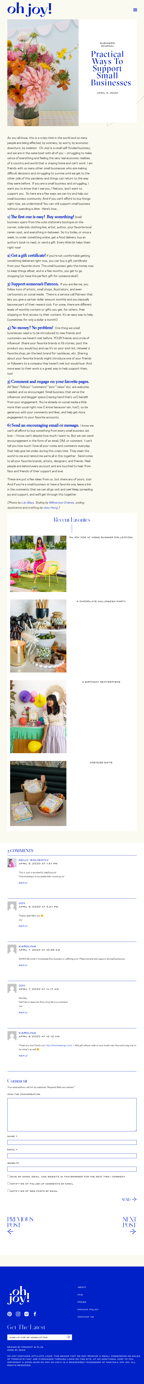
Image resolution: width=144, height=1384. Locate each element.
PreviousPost (20, 1222)
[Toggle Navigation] (135, 10)
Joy (22, 903)
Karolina (27, 946)
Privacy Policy (88, 1310)
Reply (23, 883)
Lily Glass (27, 502)
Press (82, 1302)
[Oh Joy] (29, 10)
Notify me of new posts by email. (34, 1191)
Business (107, 43)
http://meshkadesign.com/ (59, 1045)
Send (126, 1199)
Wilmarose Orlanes (61, 502)
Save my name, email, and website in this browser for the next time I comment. (68, 1177)
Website (13, 1163)
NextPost (130, 1222)
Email (12, 1150)
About (82, 1287)
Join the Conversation (23, 1094)
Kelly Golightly (34, 860)
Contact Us (86, 1317)
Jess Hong (50, 507)
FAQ (80, 1295)
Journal (108, 46)
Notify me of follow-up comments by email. (42, 1184)
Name (12, 1136)
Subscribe (68, 1337)
